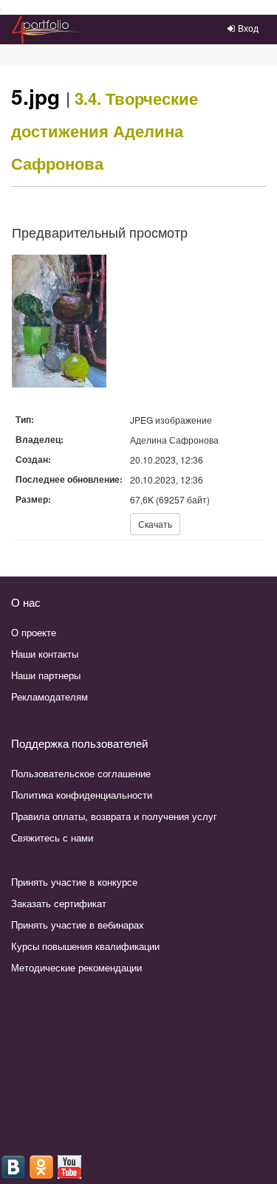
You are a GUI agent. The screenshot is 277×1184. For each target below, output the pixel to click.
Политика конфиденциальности (81, 795)
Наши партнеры (46, 675)
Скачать (155, 523)
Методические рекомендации (76, 967)
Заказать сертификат (58, 903)
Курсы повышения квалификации (85, 946)
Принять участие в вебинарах (77, 925)
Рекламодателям (49, 696)
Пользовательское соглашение (81, 773)
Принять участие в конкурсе (74, 882)
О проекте (33, 632)
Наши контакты (44, 654)
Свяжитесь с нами (52, 837)
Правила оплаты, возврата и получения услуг (114, 816)
